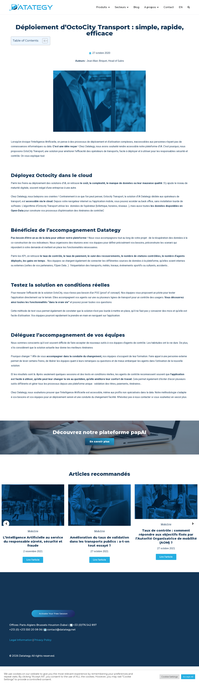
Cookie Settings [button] (169, 676)
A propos (150, 7)
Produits (101, 7)
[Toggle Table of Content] (43, 40)
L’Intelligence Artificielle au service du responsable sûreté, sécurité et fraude (33, 541)
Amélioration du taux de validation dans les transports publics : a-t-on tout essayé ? (99, 541)
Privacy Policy (42, 640)
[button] (99, 441)
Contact (169, 7)
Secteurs (120, 7)
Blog (136, 7)
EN (181, 7)
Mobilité (33, 531)
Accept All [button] (188, 676)
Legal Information (20, 640)
